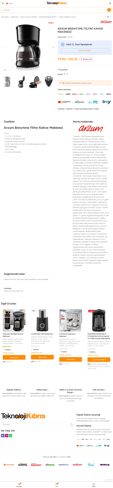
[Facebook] (2, 435)
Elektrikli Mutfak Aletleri (48, 17)
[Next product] (110, 17)
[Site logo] (56, 3)
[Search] (109, 10)
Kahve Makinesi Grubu (67, 17)
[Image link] (23, 416)
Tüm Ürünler (18, 343)
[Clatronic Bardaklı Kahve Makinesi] (14, 320)
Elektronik (14, 17)
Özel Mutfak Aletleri (38, 343)
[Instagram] (6, 435)
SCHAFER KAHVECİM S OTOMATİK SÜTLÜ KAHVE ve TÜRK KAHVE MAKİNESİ (99, 336)
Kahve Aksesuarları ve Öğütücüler (40, 340)
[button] (3, 47)
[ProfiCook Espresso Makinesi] (70, 320)
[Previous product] (105, 17)
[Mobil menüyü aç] (3, 3)
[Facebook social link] (64, 74)
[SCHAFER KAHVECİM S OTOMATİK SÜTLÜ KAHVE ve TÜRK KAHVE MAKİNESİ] (99, 320)
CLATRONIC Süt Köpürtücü (42, 334)
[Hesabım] (110, 3)
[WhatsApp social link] (67, 74)
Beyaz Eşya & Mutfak (29, 17)
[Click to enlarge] (5, 70)
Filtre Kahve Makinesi (13, 340)
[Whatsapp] (10, 435)
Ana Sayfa (4, 17)
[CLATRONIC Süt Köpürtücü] (42, 320)
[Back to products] (108, 17)
